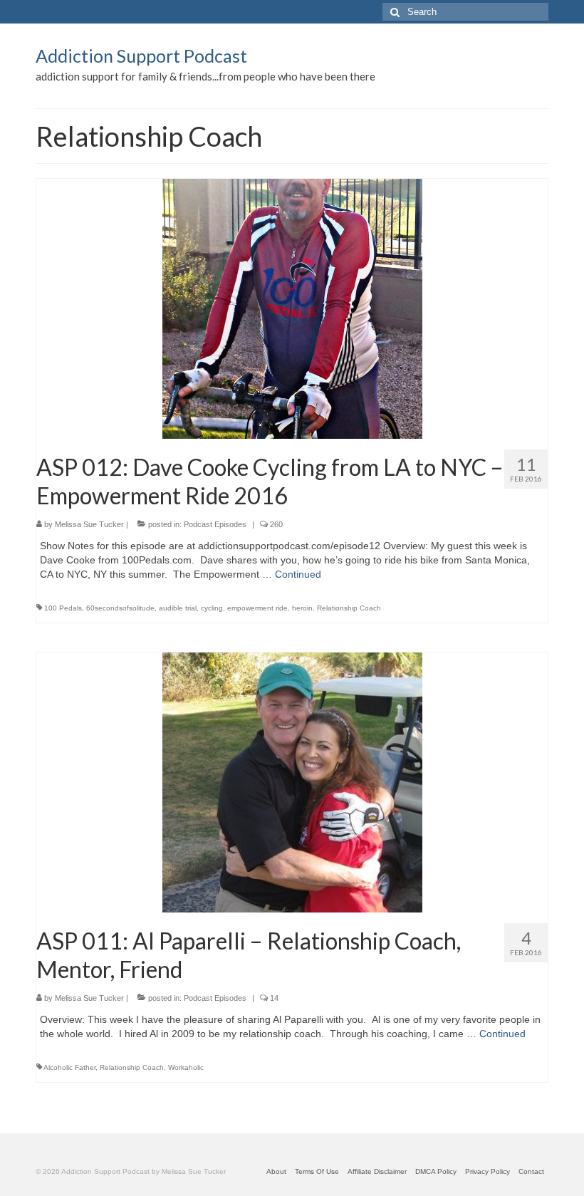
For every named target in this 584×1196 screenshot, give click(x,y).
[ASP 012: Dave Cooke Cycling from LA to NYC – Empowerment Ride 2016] (292, 307)
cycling (212, 608)
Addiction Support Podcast (141, 55)
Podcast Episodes (215, 524)
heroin (302, 608)
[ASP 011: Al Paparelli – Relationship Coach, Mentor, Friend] (292, 781)
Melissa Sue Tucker (89, 524)
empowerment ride (257, 608)
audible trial (178, 608)
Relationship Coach (349, 608)
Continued (298, 574)
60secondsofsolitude (120, 608)
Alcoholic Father (69, 1067)
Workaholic (186, 1067)
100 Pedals (63, 608)
